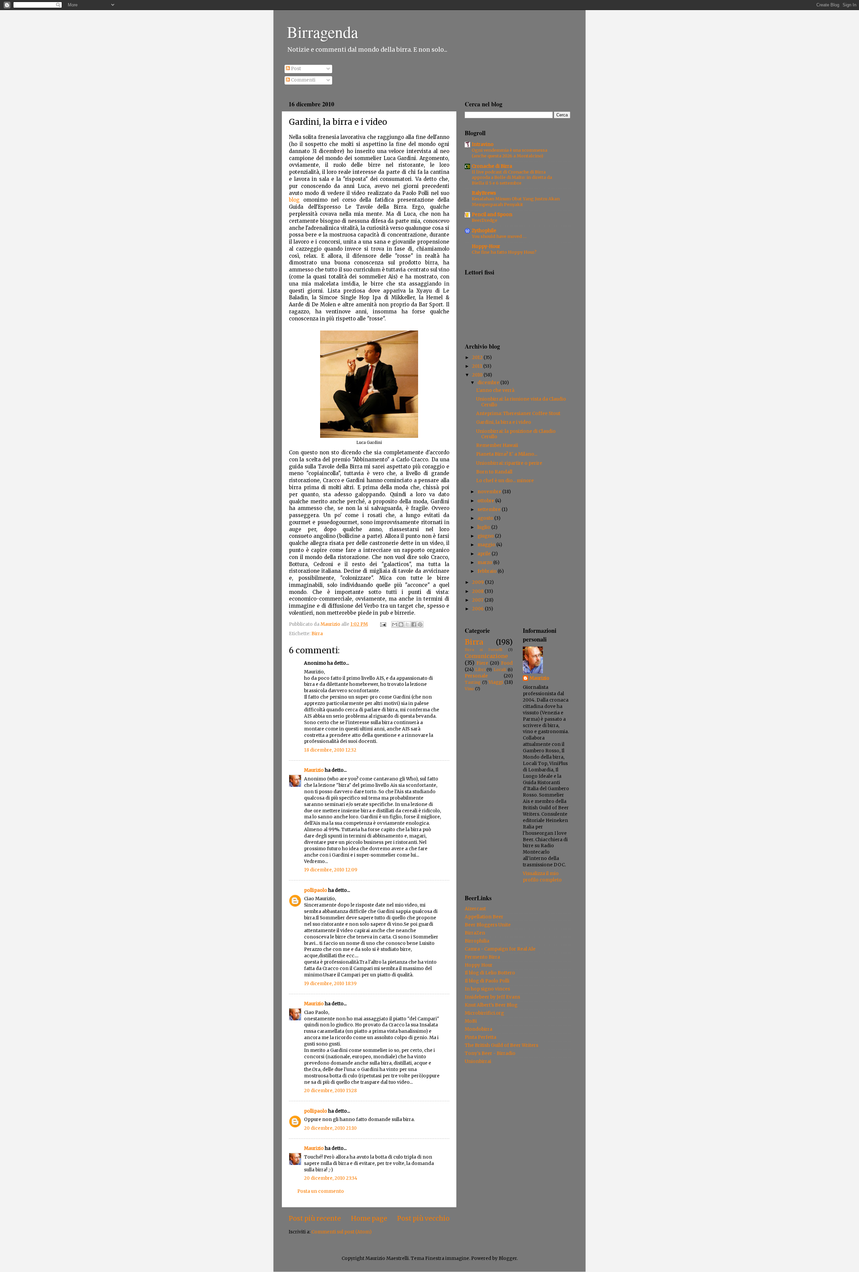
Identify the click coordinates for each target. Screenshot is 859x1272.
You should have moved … (499, 236)
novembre (489, 492)
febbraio (487, 571)
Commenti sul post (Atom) (341, 1232)
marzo (485, 562)
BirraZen (475, 933)
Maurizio (314, 770)
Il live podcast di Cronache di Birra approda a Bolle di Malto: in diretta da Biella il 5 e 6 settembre (512, 177)
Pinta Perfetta (480, 1037)
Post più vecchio (423, 1218)
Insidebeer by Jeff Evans (492, 997)
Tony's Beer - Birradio (490, 1053)
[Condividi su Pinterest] (420, 624)
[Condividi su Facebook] (413, 624)
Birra (317, 634)
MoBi (471, 1021)
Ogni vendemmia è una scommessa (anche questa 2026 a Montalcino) (509, 152)
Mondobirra (478, 1029)
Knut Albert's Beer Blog (491, 1005)
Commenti (302, 80)
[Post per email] (382, 624)
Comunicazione (486, 656)
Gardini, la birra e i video (503, 422)
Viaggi (496, 682)
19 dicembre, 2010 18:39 (330, 983)
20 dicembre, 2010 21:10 (330, 1128)
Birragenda (322, 31)
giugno (486, 536)
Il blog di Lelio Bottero (490, 973)
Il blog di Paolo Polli (487, 981)
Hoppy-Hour (486, 246)
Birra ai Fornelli (483, 649)
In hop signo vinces (487, 989)
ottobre (486, 501)
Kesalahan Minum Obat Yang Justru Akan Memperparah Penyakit (516, 201)
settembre (489, 509)
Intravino (483, 144)
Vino (469, 688)
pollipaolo (315, 890)
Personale (476, 676)
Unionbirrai (478, 1061)
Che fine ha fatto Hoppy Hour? (504, 252)
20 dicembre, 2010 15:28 (330, 1090)
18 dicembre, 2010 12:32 (330, 750)
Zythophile (484, 231)
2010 (478, 375)
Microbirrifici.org (484, 1013)
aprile (484, 554)
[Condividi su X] (407, 624)
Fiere (482, 663)
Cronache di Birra (492, 166)
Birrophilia (477, 941)
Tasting (473, 682)
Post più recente (315, 1218)
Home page (369, 1218)
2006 (478, 609)
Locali (500, 669)
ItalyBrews (484, 193)
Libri (480, 669)
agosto (485, 518)
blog (294, 200)
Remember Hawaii (497, 445)
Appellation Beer (484, 917)
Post (295, 68)
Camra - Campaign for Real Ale (500, 949)
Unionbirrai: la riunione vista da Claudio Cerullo (521, 401)
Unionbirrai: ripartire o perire (509, 463)
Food (507, 663)
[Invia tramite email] (394, 624)
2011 (477, 366)
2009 (478, 582)
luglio (484, 527)
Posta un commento (320, 1191)
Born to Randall (494, 472)
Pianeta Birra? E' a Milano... (506, 454)
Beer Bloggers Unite (488, 925)
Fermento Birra (482, 957)
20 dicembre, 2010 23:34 (330, 1178)
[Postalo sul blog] (401, 624)
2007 (478, 600)
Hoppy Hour (479, 965)
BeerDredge (484, 220)
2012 (478, 357)
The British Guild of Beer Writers (501, 1045)
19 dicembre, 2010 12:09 (330, 870)
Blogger (508, 1258)
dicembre (488, 383)
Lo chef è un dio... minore (505, 481)
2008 (478, 591)
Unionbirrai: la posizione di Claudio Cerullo (516, 434)
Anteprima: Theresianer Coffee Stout (518, 413)
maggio (486, 545)
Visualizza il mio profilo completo (542, 877)
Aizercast (475, 909)
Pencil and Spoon (492, 214)
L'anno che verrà (495, 390)
